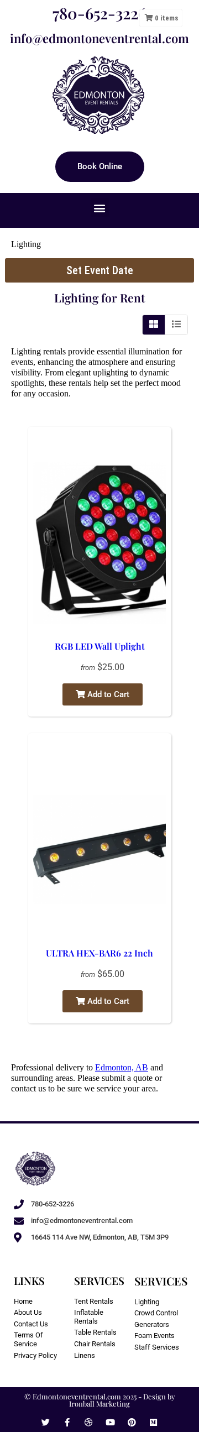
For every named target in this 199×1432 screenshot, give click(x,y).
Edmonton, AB (121, 1067)
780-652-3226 (99, 13)
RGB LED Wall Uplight (100, 646)
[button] (100, 207)
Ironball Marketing (99, 1403)
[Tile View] (154, 324)
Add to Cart (107, 694)
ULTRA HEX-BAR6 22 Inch (99, 953)
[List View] (176, 324)
